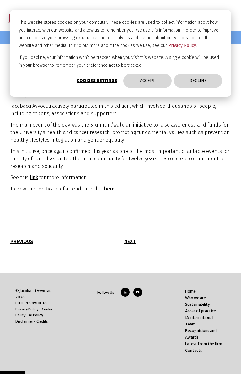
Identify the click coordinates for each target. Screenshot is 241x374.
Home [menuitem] (190, 291)
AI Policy (36, 315)
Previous (21, 241)
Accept (147, 80)
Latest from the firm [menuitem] (203, 343)
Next (130, 241)
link (34, 177)
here (109, 189)
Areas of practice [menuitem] (200, 311)
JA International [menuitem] (199, 317)
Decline (198, 80)
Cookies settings (97, 80)
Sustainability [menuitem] (197, 304)
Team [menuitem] (190, 324)
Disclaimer (24, 321)
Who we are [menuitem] (195, 297)
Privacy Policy (182, 45)
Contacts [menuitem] (193, 350)
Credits (42, 321)
